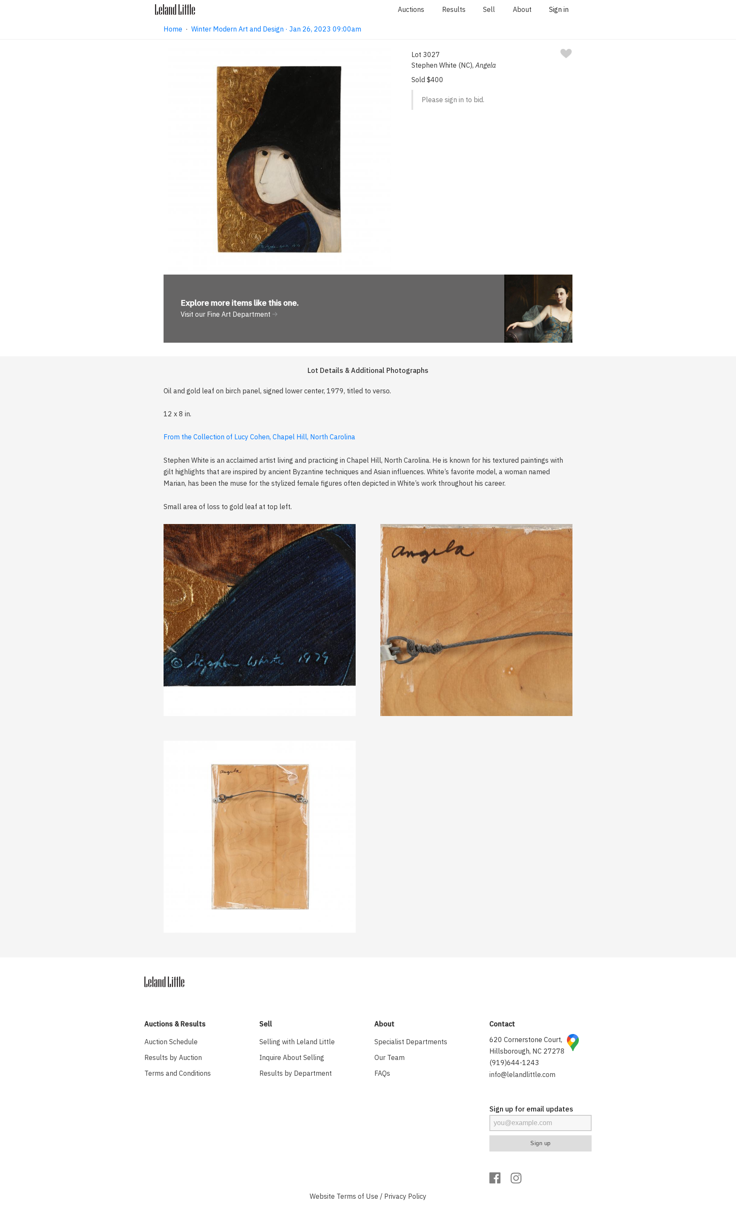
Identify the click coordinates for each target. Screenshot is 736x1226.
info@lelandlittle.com (522, 1074)
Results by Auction (173, 1057)
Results (454, 9)
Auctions (411, 9)
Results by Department (295, 1073)
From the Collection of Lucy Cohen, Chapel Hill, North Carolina (259, 437)
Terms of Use (357, 1196)
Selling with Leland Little (297, 1041)
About (522, 9)
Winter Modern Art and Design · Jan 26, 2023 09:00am (276, 29)
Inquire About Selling (291, 1057)
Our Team (389, 1057)
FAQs (382, 1073)
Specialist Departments (410, 1041)
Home (173, 29)
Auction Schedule (171, 1041)
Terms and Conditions (177, 1073)
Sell (489, 9)
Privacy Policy (405, 1196)
